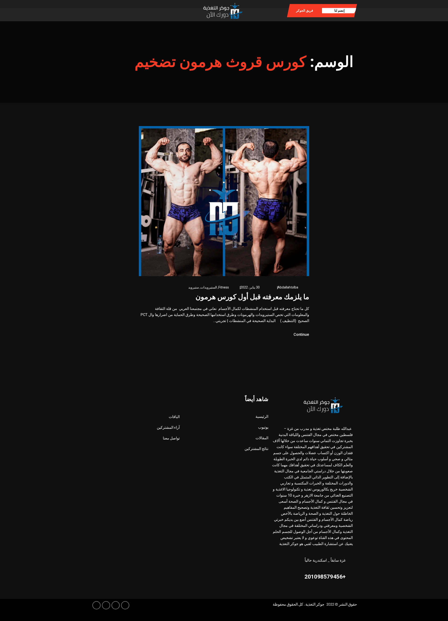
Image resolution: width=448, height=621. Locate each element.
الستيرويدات (208, 287)
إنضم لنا (339, 10)
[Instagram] (129, 10)
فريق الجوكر (304, 10)
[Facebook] (143, 10)
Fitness (223, 287)
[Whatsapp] (136, 10)
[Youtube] (96, 605)
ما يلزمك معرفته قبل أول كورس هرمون (252, 297)
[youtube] (121, 10)
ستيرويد (193, 287)
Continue (301, 334)
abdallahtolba (288, 287)
